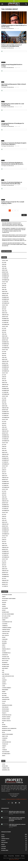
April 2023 (4, 334)
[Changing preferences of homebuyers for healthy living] (14, 115)
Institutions (5, 660)
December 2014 (5, 528)
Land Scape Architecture (8, 676)
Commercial (5, 625)
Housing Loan (5, 656)
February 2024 (5, 314)
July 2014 (4, 537)
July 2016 (4, 491)
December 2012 (5, 574)
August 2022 (5, 349)
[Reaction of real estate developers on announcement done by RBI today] (14, 174)
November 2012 (5, 576)
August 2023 (5, 326)
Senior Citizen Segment (7, 734)
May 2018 (4, 448)
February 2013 (5, 570)
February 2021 (5, 384)
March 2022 (4, 359)
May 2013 (4, 564)
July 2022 (4, 351)
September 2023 (5, 324)
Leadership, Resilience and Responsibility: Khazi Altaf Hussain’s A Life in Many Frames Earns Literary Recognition (14, 244)
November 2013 (5, 553)
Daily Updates (5, 635)
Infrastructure (6, 658)
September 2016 (5, 487)
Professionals (5, 709)
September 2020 (5, 394)
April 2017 (4, 473)
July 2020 (4, 398)
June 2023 (4, 330)
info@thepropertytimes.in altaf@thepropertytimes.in (16, 799)
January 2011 (5, 584)
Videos (3, 755)
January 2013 (5, 572)
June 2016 (4, 493)
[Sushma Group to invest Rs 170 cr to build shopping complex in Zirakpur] (14, 194)
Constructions (6, 631)
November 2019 (5, 413)
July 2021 (4, 374)
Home (2, 7)
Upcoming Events (6, 753)
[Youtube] (19, 803)
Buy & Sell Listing (6, 616)
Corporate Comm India (14, 859)
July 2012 (4, 578)
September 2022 (5, 347)
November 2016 (5, 483)
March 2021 (4, 382)
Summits (4, 740)
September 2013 (5, 557)
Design (3, 637)
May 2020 (4, 402)
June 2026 (4, 264)
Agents (4, 596)
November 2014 (5, 530)
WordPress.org (6, 769)
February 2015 (5, 524)
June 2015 (4, 516)
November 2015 (5, 506)
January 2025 (5, 295)
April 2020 (4, 403)
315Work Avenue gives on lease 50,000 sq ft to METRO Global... (14, 26)
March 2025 (4, 291)
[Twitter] (15, 803)
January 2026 (5, 272)
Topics (3, 747)
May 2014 (4, 541)
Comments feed (5, 768)
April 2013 (4, 566)
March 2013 (4, 568)
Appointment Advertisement (9, 598)
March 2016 (4, 498)
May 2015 (4, 518)
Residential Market (6, 730)
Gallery (4, 650)
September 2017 (5, 464)
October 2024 (5, 301)
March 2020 (4, 405)
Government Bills (6, 652)
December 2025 (5, 274)
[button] (26, 4)
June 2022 (4, 353)
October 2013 (5, 555)
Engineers (4, 643)
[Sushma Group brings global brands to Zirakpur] (14, 57)
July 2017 (4, 467)
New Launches (5, 697)
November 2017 (5, 460)
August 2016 (5, 489)
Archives (4, 602)
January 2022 (5, 363)
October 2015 (5, 508)
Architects (4, 600)
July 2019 (4, 421)
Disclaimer (17, 855)
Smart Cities (5, 736)
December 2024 (5, 297)
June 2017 (4, 469)
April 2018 (4, 450)
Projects (3, 23)
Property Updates (6, 720)
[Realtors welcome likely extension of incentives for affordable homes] (14, 37)
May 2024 (4, 308)
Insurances (4, 662)
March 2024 (4, 312)
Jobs (3, 670)
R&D (3, 722)
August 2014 (5, 535)
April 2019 (4, 427)
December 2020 (5, 388)
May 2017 (4, 471)
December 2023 (5, 318)
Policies (4, 701)
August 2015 (5, 512)
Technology (5, 744)
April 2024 (4, 310)
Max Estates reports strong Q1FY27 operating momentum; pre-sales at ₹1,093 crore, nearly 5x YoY (14, 239)
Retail (3, 732)
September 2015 (5, 510)
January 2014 (5, 549)
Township (4, 749)
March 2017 (4, 475)
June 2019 (4, 423)
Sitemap (22, 855)
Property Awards (6, 716)
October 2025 (5, 277)
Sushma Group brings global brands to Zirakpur (11, 65)
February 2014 (5, 547)
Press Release (5, 707)
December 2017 (5, 458)
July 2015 (4, 514)
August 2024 (5, 305)
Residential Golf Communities (9, 728)
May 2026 (4, 266)
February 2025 (5, 293)
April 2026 (4, 268)
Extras (3, 647)
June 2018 (4, 446)
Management (5, 689)
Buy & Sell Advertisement (8, 614)
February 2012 (5, 580)
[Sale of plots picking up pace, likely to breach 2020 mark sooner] (14, 76)
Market (3, 101)
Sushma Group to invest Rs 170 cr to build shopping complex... (12, 202)
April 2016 (4, 497)
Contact (5, 855)
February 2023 (5, 338)
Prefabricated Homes (7, 705)
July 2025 (4, 283)
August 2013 (5, 559)
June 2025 (4, 285)
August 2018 (5, 442)
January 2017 (5, 479)
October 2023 (5, 322)
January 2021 (5, 386)
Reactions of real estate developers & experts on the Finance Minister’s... (13, 143)
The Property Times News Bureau (7, 28)
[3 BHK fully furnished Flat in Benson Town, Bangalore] (4, 826)
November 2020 (5, 390)
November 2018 (5, 436)
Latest (3, 140)
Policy (3, 703)
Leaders (4, 681)
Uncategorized (5, 751)
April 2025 (4, 289)
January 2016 (5, 502)
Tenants (4, 745)
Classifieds (4, 623)
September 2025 (5, 279)
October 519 (5, 586)
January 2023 (5, 339)
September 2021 (5, 371)
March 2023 (4, 336)
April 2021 (4, 380)
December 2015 (5, 504)
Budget (4, 610)
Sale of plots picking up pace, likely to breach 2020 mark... (13, 84)
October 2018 (5, 438)
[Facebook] (8, 803)
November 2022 (5, 343)
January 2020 (5, 409)
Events (3, 645)
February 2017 (5, 477)
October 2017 (5, 462)
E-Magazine (4, 639)
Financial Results (6, 649)
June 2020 (4, 400)
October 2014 (5, 531)
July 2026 (4, 262)
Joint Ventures (5, 674)
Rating (3, 724)
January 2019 (5, 433)
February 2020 (5, 407)
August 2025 (5, 281)
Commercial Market (6, 627)
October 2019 (5, 415)
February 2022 (5, 361)
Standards (4, 738)
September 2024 (5, 303)
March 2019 (4, 429)
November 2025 (5, 276)
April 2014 (4, 543)
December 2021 (5, 365)
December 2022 (5, 341)
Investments (5, 668)
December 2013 (5, 551)
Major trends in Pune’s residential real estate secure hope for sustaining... (17, 819)
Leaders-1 (4, 683)
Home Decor (5, 654)
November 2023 (5, 320)
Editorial (4, 641)
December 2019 (5, 411)
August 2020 (5, 396)
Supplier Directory (6, 742)
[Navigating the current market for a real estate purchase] (14, 96)
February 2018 (5, 454)
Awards (4, 604)
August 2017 (5, 466)
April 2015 (4, 520)
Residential (4, 726)
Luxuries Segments (6, 687)
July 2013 (4, 561)
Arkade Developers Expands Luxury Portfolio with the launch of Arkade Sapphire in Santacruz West (14, 235)
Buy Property (5, 617)
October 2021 (5, 369)
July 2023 (4, 328)
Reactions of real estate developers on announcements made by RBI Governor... (12, 163)
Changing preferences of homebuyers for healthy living (12, 124)
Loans (3, 685)
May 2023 (4, 332)
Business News (5, 612)
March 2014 (4, 545)
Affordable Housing (7, 594)
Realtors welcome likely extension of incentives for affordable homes (11, 45)
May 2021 (4, 378)
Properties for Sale (6, 714)
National (4, 693)
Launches (3, 62)
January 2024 (5, 316)
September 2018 (5, 440)
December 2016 (5, 481)
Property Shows (6, 718)
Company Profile (6, 629)
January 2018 (5, 456)
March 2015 (4, 522)
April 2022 (4, 357)
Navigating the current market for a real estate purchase (12, 104)
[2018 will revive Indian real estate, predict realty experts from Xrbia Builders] (4, 813)
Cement (4, 619)
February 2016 (5, 500)
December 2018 (5, 435)
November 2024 (5, 299)
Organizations (5, 699)
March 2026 (4, 270)
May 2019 (4, 425)
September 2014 (5, 533)
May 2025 (4, 287)
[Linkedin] (12, 803)
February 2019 (5, 431)
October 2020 (5, 392)
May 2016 (4, 495)
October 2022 (5, 345)
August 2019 (5, 419)
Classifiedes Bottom (7, 621)
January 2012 (5, 582)
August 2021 (5, 372)
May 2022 (4, 355)
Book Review (5, 608)
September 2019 (5, 417)
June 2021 (4, 376)
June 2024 (4, 307)
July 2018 (4, 444)
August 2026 (5, 260)
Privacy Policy (11, 855)
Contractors (5, 633)
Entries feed (5, 766)
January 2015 (5, 526)
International (5, 664)
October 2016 (5, 485)
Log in (3, 764)
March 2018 (4, 452)
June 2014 (4, 539)
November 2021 (5, 367)
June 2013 (4, 562)
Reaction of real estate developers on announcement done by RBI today (11, 182)
